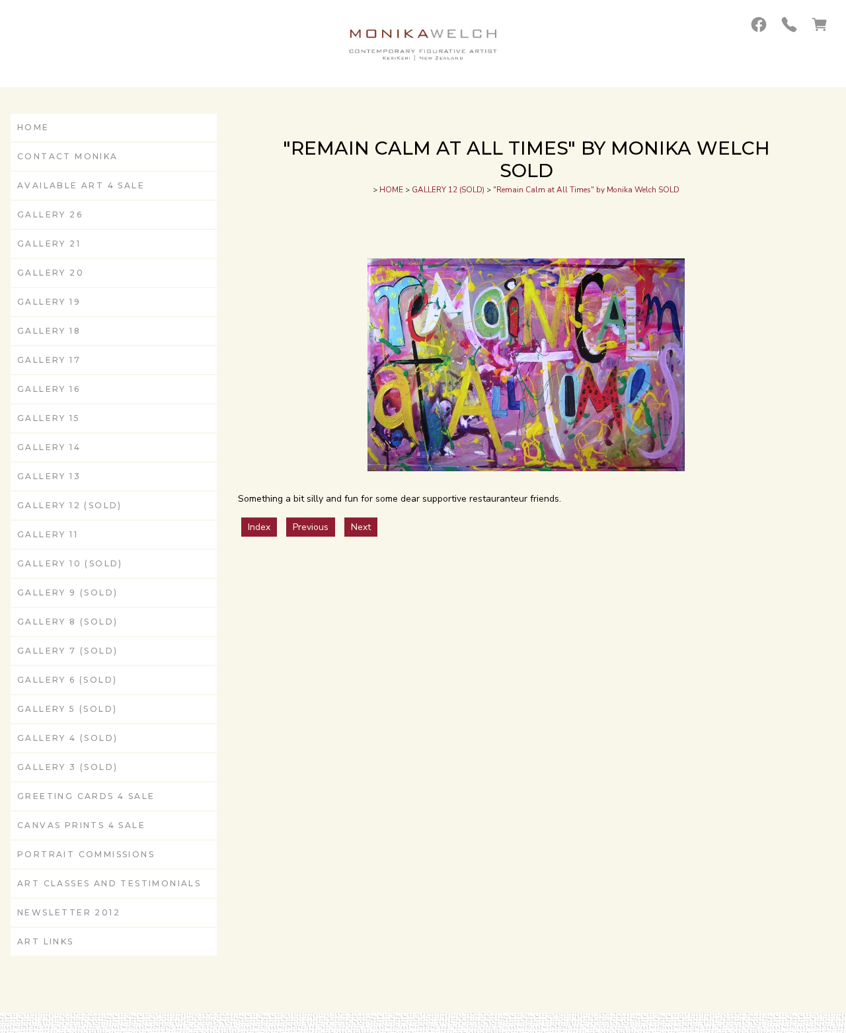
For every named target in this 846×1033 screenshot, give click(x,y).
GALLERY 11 (47, 534)
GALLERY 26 (50, 214)
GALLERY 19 (49, 302)
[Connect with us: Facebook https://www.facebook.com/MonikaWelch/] (759, 24)
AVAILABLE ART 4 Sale (81, 185)
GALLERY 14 (49, 447)
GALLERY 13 (49, 476)
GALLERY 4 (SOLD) (67, 738)
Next (361, 527)
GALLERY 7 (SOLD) (67, 651)
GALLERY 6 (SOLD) (67, 680)
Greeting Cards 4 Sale (86, 796)
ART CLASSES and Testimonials (109, 883)
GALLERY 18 (49, 331)
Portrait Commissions (86, 854)
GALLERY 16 (48, 389)
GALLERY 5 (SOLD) (67, 709)
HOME (33, 127)
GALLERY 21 (49, 244)
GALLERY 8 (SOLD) (67, 622)
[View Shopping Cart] (819, 24)
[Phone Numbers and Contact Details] (789, 24)
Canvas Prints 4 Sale (81, 825)
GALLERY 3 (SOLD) (67, 767)
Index (259, 527)
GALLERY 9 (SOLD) (67, 592)
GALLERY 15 (48, 418)
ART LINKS (45, 941)
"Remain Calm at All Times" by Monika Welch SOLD (586, 189)
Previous (310, 527)
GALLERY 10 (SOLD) (70, 563)
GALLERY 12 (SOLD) (69, 505)
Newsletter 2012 (68, 912)
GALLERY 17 (49, 360)
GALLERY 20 (50, 273)
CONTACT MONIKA (67, 156)
